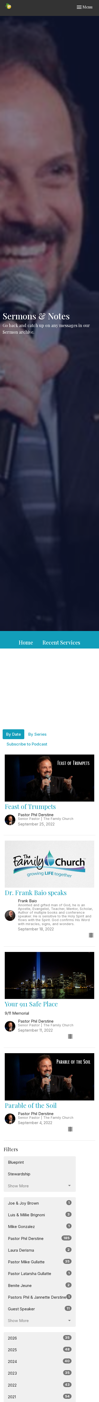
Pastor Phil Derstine (39, 1238)
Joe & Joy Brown (39, 1203)
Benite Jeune (39, 1285)
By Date (13, 734)
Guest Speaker (39, 1308)
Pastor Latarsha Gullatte (39, 1273)
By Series (37, 734)
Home (26, 642)
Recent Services (61, 642)
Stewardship (19, 1173)
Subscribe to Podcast (27, 744)
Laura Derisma (39, 1250)
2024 (39, 1361)
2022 (39, 1385)
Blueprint (16, 1162)
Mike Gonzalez (39, 1226)
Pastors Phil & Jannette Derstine (39, 1297)
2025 (39, 1349)
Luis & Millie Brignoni (39, 1214)
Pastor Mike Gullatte (39, 1261)
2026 (39, 1338)
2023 (39, 1373)
